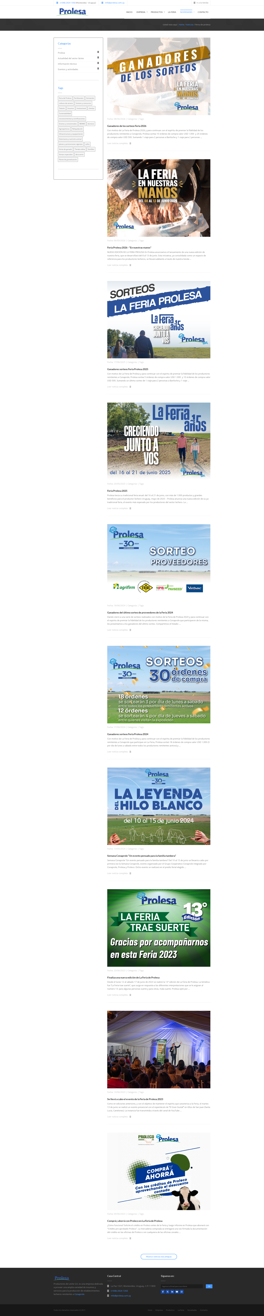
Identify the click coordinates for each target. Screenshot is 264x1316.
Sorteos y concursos (83, 103)
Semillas (91, 149)
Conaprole (79, 1294)
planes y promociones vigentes (71, 144)
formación (90, 98)
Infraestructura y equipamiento (71, 134)
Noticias (189, 24)
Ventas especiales (66, 154)
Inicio (129, 12)
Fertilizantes (78, 98)
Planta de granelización (68, 159)
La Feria (172, 12)
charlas (91, 108)
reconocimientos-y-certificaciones (72, 118)
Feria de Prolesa (65, 98)
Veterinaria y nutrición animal (70, 139)
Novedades (186, 12)
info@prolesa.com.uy (114, 2)
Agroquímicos (64, 129)
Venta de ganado (65, 149)
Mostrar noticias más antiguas (159, 1256)
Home (181, 24)
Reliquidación (77, 129)
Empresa (141, 12)
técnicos (91, 124)
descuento (79, 154)
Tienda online (80, 149)
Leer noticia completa (117, 143)
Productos (157, 12)
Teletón (62, 108)
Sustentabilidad (65, 113)
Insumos (71, 108)
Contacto (203, 12)
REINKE (82, 124)
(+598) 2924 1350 (67, 2)
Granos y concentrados (68, 124)
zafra (87, 144)
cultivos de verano (66, 103)
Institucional (81, 108)
